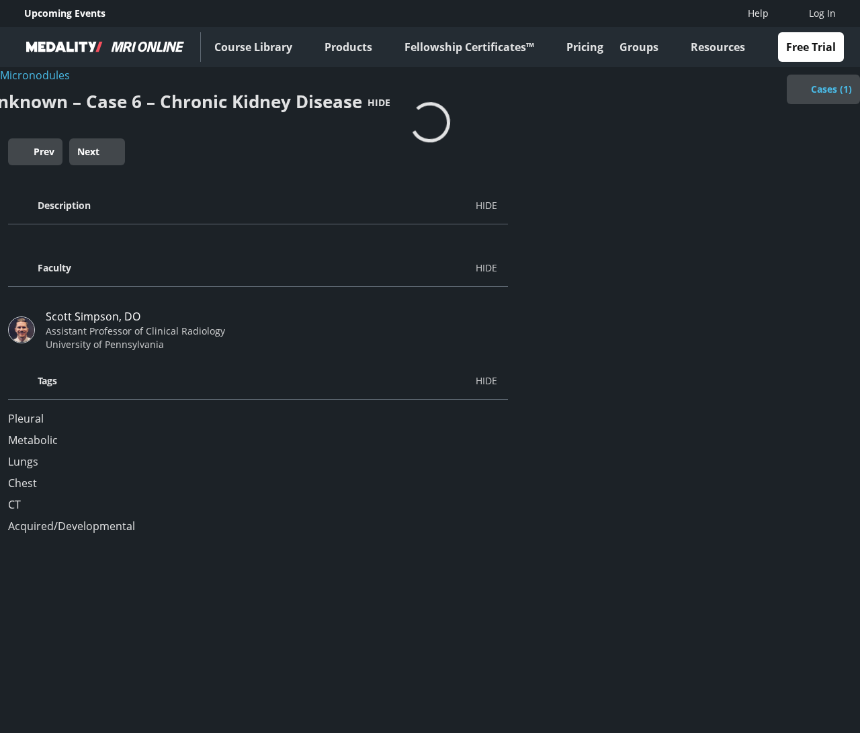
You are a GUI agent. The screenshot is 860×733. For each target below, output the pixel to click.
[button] (258, 205)
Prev (44, 151)
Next (88, 151)
